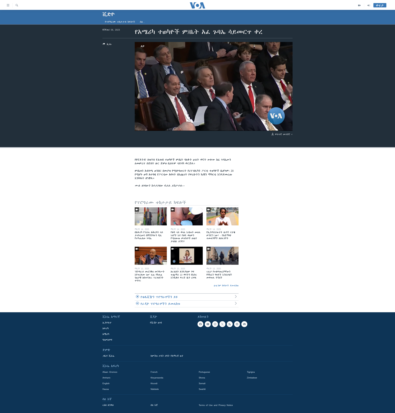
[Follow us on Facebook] (200, 324)
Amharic (106, 377)
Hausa (105, 389)
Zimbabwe (252, 377)
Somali (202, 383)
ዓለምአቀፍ (107, 339)
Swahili (202, 389)
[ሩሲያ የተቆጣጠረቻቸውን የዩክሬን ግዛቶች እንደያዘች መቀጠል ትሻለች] (222, 256)
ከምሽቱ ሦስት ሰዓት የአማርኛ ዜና (167, 356)
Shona (202, 377)
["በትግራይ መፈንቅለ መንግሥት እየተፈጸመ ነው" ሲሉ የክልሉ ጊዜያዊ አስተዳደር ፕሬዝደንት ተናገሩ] (151, 256)
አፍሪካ (105, 328)
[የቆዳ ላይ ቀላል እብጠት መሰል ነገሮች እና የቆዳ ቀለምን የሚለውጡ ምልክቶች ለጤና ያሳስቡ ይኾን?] (187, 216)
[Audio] (368, 5)
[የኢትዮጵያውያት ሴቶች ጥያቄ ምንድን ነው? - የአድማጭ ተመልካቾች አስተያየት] (222, 216)
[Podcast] (237, 324)
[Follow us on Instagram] (215, 324)
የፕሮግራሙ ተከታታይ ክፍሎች (120, 22)
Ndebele (155, 389)
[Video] (359, 5)
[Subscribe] (244, 324)
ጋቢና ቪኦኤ (108, 356)
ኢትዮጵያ (106, 322)
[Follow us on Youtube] (208, 324)
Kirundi (154, 383)
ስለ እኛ (154, 405)
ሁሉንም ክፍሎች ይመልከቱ (226, 285)
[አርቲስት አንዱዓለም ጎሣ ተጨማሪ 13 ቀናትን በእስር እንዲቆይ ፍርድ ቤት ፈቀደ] (187, 256)
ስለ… (142, 22)
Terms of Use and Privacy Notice (216, 405)
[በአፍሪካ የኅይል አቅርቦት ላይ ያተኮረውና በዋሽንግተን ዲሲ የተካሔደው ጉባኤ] (151, 216)
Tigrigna (251, 372)
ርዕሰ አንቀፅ (108, 405)
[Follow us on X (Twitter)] (222, 324)
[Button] (107, 45)
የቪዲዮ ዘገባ (156, 322)
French (154, 372)
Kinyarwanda (157, 377)
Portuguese (204, 372)
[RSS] (230, 324)
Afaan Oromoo (109, 372)
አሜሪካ (105, 334)
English (106, 383)
